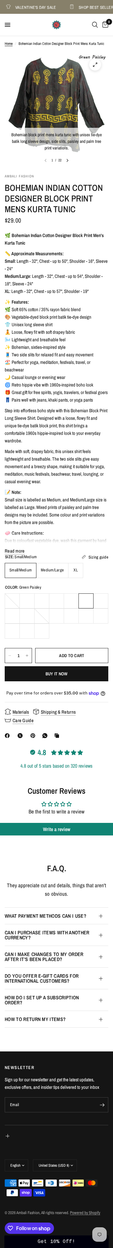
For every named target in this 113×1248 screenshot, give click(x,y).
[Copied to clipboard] (58, 735)
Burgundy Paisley (41, 600)
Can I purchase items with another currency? (47, 935)
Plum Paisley (12, 600)
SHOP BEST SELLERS (94, 7)
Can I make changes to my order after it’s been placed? (44, 957)
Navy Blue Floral (86, 616)
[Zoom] (95, 65)
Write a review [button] (56, 829)
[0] (104, 25)
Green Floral (100, 600)
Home (9, 43)
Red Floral (12, 631)
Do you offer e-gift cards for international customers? (41, 978)
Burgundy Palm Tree (56, 600)
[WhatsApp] (46, 735)
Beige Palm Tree (41, 631)
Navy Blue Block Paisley (71, 616)
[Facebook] (8, 735)
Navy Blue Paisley (56, 616)
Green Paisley (86, 600)
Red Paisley (100, 616)
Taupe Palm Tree (27, 631)
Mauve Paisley (41, 616)
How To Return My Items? (35, 1019)
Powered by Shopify (85, 1212)
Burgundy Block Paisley (27, 600)
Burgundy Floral (71, 600)
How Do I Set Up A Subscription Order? (42, 1000)
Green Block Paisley (27, 616)
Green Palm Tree (12, 616)
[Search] (95, 25)
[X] (21, 735)
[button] (56, 1241)
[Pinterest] (34, 735)
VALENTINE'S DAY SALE (32, 7)
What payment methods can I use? (45, 915)
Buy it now (57, 674)
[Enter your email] (102, 1104)
